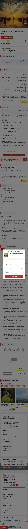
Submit (12, 276)
